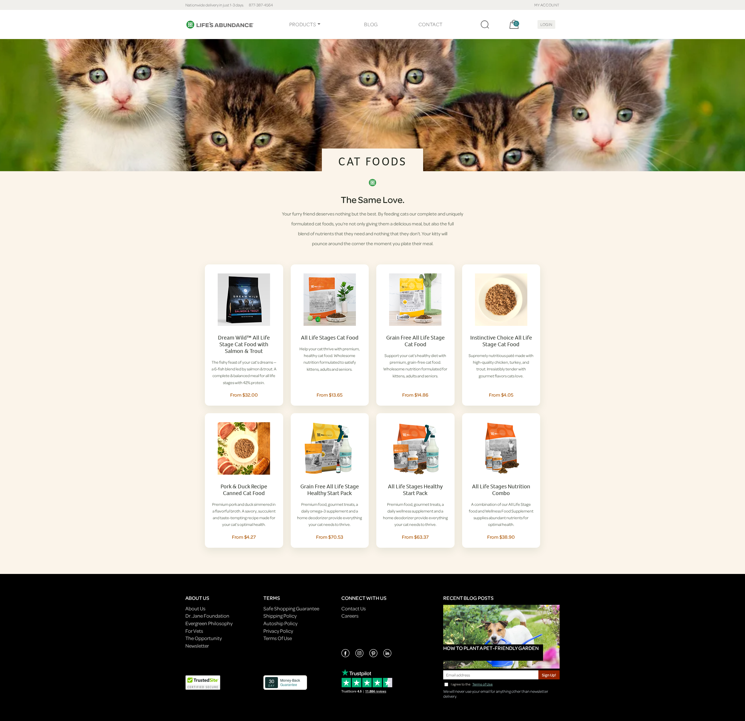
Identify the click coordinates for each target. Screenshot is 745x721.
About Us (195, 608)
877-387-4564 (261, 5)
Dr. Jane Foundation (207, 615)
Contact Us (353, 608)
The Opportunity (203, 638)
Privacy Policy (278, 631)
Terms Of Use (277, 638)
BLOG (370, 24)
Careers (350, 615)
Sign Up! (549, 675)
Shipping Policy (280, 615)
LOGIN (546, 24)
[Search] (485, 24)
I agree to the (472, 684)
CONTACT (430, 24)
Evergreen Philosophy (209, 623)
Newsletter (197, 645)
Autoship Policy (280, 623)
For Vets (194, 631)
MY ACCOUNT (547, 5)
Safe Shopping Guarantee (291, 608)
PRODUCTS (302, 24)
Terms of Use (482, 684)
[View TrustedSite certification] (202, 682)
